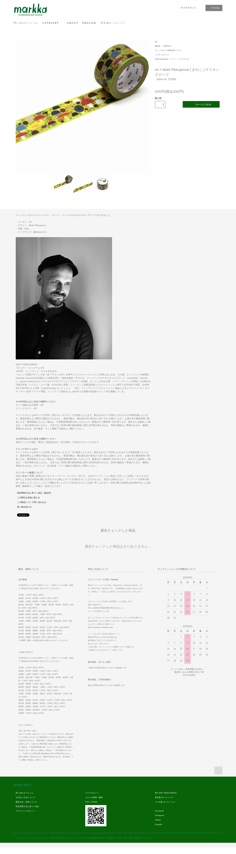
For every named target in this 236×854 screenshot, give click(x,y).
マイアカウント (189, 7)
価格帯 (158, 46)
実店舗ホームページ (113, 23)
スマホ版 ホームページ (165, 802)
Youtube (158, 824)
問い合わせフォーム (26, 23)
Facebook (159, 811)
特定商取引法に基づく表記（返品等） (34, 493)
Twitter (158, 820)
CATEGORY (51, 22)
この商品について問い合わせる (31, 502)
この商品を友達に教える (28, 498)
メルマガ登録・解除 (94, 797)
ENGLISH (89, 22)
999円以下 (167, 46)
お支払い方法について (25, 797)
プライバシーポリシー (25, 811)
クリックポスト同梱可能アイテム (168, 50)
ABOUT (72, 22)
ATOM (94, 802)
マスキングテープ (162, 55)
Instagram (159, 815)
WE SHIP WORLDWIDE (166, 793)
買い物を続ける (24, 507)
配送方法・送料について (26, 802)
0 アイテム (215, 8)
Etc (156, 42)
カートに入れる (203, 104)
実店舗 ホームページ (164, 797)
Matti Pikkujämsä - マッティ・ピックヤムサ (172, 59)
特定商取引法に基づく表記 (27, 806)
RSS (87, 802)
